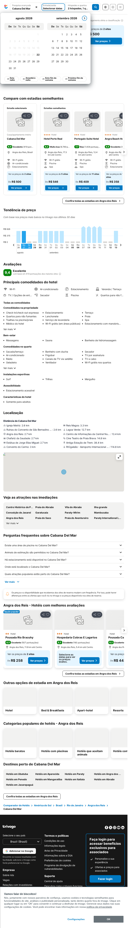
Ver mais (8, 329)
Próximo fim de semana (75, 79)
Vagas (6, 880)
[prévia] (14, 245)
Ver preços (101, 41)
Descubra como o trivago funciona (63, 886)
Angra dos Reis (96, 805)
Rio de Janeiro (75, 805)
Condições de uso (54, 840)
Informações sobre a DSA (58, 855)
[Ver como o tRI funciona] (60, 274)
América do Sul (42, 805)
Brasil (59, 805)
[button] (25, 7)
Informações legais (54, 845)
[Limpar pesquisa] (36, 7)
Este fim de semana (51, 79)
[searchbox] (25, 8)
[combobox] (25, 7)
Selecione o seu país (14, 835)
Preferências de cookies (57, 860)
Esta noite (12, 79)
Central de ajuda (53, 881)
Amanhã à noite (31, 79)
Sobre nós (8, 875)
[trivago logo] (6, 7)
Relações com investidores (17, 884)
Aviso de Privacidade (56, 850)
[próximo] (85, 18)
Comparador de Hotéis (16, 805)
